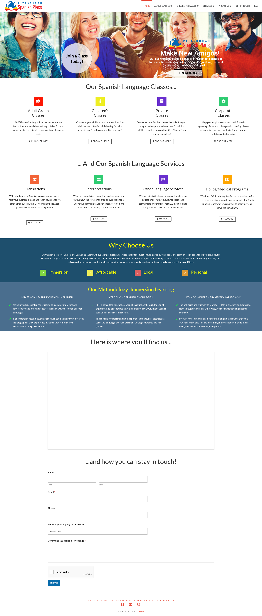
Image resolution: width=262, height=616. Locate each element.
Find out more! (39, 141)
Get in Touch (163, 600)
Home (90, 600)
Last (101, 484)
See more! (36, 222)
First (50, 484)
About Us (149, 600)
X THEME (140, 611)
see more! (164, 218)
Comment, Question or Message (67, 540)
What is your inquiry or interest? (67, 524)
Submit (54, 582)
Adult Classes (101, 600)
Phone (51, 508)
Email (51, 491)
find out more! (101, 141)
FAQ (173, 600)
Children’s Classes (121, 600)
